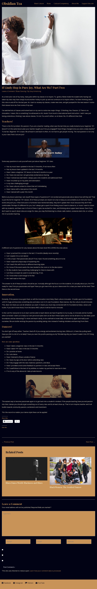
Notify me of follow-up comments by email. (19, 555)
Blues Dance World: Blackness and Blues (24, 483)
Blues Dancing (21, 91)
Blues (49, 3)
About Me (75, 3)
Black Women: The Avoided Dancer (65, 487)
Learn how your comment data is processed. (45, 571)
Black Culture (39, 3)
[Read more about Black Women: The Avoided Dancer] (70, 471)
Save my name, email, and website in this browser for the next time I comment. (32, 550)
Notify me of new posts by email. (15, 561)
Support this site (88, 3)
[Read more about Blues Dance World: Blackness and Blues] (26, 468)
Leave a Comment (8, 91)
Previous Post (8, 442)
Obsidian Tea (12, 3)
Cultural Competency (61, 3)
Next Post (90, 442)
